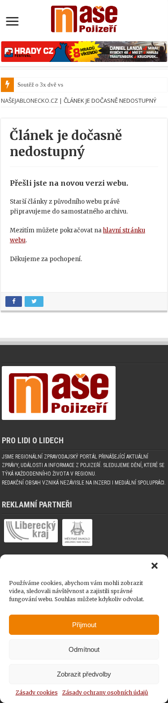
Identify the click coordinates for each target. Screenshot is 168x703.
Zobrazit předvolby (84, 674)
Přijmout (84, 625)
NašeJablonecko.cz (29, 100)
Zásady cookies (37, 692)
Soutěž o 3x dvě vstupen (47, 84)
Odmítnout (84, 649)
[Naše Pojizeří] (84, 17)
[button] (154, 565)
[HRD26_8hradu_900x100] (84, 51)
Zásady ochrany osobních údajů (105, 692)
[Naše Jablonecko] (59, 397)
